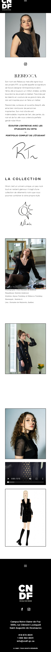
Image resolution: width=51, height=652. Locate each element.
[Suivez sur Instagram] (25, 64)
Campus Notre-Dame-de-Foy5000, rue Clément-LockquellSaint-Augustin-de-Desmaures (25, 624)
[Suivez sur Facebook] (22, 609)
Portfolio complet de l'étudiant (25, 135)
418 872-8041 (25, 635)
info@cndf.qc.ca (25, 641)
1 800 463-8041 (25, 638)
